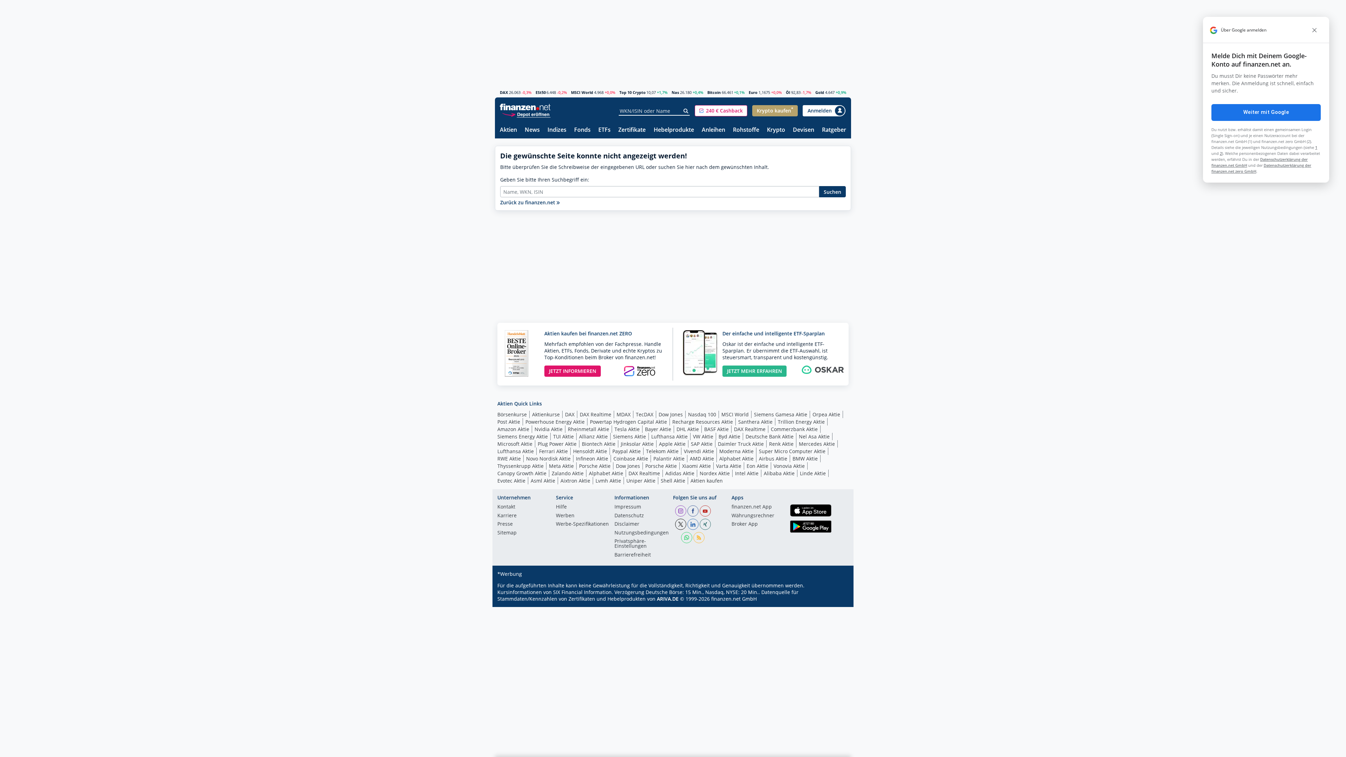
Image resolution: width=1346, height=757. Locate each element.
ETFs (604, 130)
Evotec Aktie (511, 480)
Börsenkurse (512, 414)
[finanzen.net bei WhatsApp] (686, 537)
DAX (504, 92)
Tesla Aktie (627, 429)
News (532, 130)
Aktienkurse (546, 414)
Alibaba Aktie (779, 473)
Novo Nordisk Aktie (548, 458)
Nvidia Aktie (549, 429)
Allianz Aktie (593, 436)
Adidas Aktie (679, 473)
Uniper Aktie (640, 480)
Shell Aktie (673, 480)
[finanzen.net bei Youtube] (705, 511)
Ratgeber (834, 130)
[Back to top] (837, 749)
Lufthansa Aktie (669, 436)
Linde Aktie (813, 473)
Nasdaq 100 (702, 414)
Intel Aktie (747, 473)
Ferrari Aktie (553, 451)
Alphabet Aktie (736, 458)
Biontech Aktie (599, 444)
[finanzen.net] (525, 107)
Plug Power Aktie (557, 444)
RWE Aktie (509, 458)
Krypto (776, 130)
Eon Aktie (757, 466)
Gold (819, 92)
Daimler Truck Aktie (741, 444)
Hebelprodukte (674, 130)
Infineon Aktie (592, 458)
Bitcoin (714, 92)
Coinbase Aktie (630, 458)
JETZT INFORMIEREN (572, 371)
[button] (721, 110)
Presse (505, 524)
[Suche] (686, 111)
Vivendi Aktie (699, 451)
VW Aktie (703, 436)
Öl (788, 92)
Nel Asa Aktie (814, 436)
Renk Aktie (781, 444)
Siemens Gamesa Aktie (780, 414)
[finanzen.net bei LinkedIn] (693, 524)
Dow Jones (671, 414)
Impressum (627, 507)
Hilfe (561, 507)
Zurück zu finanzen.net (528, 202)
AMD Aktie (702, 458)
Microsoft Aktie (514, 444)
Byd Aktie (729, 436)
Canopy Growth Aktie (521, 473)
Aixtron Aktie (575, 480)
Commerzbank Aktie (794, 429)
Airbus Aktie (773, 458)
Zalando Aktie (568, 473)
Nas (675, 92)
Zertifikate (632, 130)
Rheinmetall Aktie (588, 429)
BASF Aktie (716, 429)
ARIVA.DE (668, 598)
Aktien (508, 130)
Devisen (803, 130)
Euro (753, 92)
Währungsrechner (753, 516)
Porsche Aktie (595, 466)
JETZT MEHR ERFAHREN (754, 371)
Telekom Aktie (662, 451)
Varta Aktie (728, 466)
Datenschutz (629, 516)
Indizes (557, 130)
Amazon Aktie (513, 429)
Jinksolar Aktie (637, 444)
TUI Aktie (563, 436)
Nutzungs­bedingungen (641, 533)
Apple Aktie (672, 444)
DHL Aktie (688, 429)
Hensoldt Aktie (590, 451)
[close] (1314, 30)
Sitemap (507, 533)
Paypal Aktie (626, 451)
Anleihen (713, 130)
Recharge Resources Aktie (702, 421)
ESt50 (541, 92)
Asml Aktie (543, 480)
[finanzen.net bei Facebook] (693, 511)
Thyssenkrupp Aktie (520, 466)
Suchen (832, 192)
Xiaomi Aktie (696, 466)
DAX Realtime (595, 414)
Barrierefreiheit (632, 555)
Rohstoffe (746, 130)
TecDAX (644, 414)
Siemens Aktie (629, 436)
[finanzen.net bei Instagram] (680, 511)
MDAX (624, 414)
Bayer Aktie (658, 429)
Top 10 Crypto (632, 92)
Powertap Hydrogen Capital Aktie (628, 421)
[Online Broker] (526, 114)
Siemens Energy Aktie (522, 436)
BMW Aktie (805, 458)
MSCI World (582, 92)
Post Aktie (508, 421)
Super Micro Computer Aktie (792, 451)
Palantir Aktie (669, 458)
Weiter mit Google (1266, 112)
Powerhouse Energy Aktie (555, 421)
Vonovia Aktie (789, 466)
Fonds (582, 130)
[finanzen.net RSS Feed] (699, 537)
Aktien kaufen (707, 480)
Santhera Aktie (755, 421)
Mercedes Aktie (817, 444)
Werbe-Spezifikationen (582, 524)
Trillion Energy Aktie (801, 421)
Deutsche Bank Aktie (770, 436)
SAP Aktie (702, 444)
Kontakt (506, 507)
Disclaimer (626, 524)
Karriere (507, 516)
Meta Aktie (561, 466)
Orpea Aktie (826, 414)
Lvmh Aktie (608, 480)
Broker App (745, 524)
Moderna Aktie (736, 451)
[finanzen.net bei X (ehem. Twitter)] (680, 524)
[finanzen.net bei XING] (705, 524)
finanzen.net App (752, 507)
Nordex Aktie (715, 473)
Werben (565, 516)
